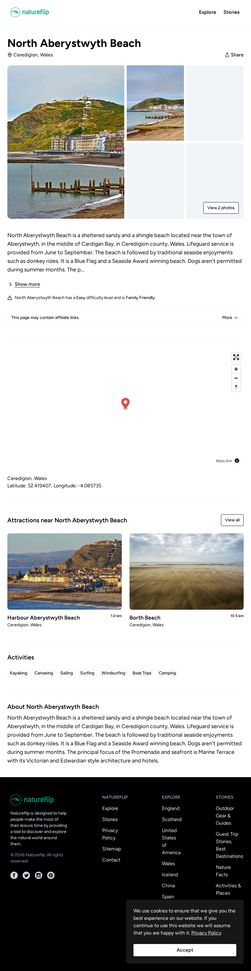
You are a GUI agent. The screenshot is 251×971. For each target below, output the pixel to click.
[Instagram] (38, 875)
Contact (111, 860)
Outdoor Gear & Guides (225, 815)
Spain (168, 897)
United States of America (171, 841)
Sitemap (111, 849)
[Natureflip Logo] (29, 12)
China (168, 885)
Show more (27, 284)
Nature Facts (223, 870)
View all (232, 520)
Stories (231, 12)
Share (237, 55)
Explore (207, 12)
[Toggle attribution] (237, 460)
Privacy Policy (110, 834)
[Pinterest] (50, 875)
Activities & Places (228, 889)
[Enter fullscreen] (236, 357)
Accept (185, 950)
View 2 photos (221, 207)
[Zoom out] (236, 378)
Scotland (172, 819)
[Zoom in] (236, 369)
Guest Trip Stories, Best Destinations (229, 845)
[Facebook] (14, 875)
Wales (168, 863)
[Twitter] (26, 875)
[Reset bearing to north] (236, 386)
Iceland (170, 874)
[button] (126, 404)
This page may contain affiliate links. (121, 317)
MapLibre (224, 460)
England (170, 808)
